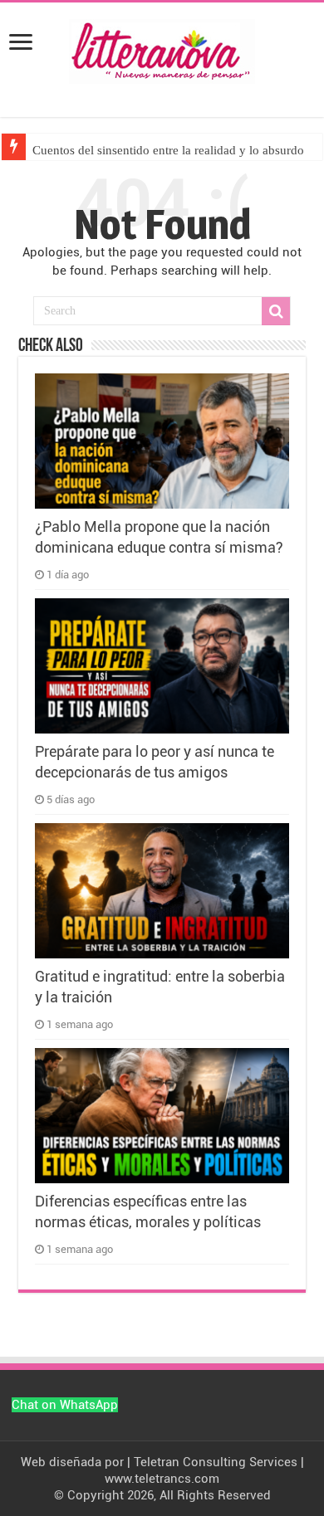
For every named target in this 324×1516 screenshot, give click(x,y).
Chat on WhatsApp (65, 1404)
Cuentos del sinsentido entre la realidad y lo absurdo (168, 150)
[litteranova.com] (162, 48)
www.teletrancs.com (162, 1478)
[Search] (276, 311)
